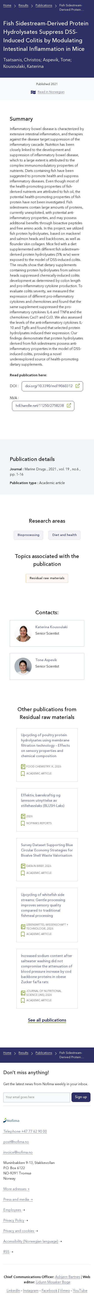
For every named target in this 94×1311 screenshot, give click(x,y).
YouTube (80, 1291)
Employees (12, 1210)
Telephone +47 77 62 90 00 (25, 1131)
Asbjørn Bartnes (67, 1277)
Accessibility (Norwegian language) (30, 1241)
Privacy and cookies (19, 1231)
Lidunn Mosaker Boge (53, 1282)
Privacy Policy (13, 1220)
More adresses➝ (16, 1189)
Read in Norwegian (51, 92)
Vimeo (65, 1291)
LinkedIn (13, 1291)
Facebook (49, 1291)
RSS (6, 1252)
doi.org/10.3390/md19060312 (49, 386)
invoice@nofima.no (18, 1152)
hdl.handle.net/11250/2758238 (40, 406)
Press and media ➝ (18, 1199)
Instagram (30, 1291)
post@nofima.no (16, 1142)
